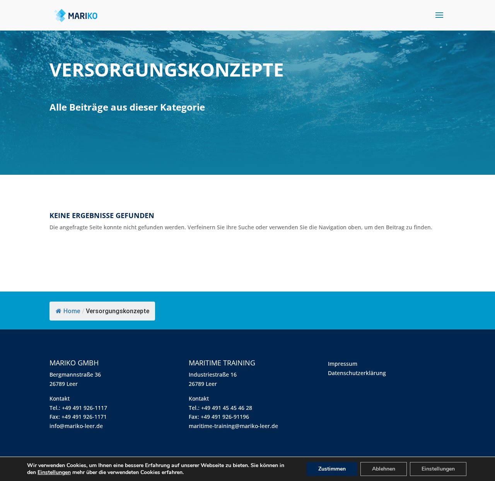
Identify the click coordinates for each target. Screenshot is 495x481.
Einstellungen (54, 472)
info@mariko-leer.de (76, 426)
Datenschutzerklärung (357, 373)
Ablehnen (383, 468)
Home (71, 311)
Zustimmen (332, 468)
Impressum (342, 363)
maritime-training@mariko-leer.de (233, 426)
